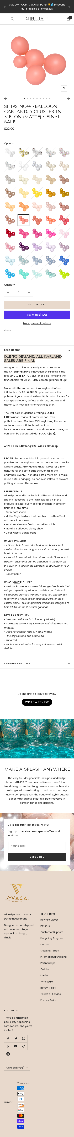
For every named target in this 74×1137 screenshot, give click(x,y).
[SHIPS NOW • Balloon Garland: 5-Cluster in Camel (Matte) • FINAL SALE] (50, 176)
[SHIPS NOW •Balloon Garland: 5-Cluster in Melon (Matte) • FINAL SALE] (23, 216)
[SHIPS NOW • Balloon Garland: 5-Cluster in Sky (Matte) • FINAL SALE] (10, 256)
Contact (45, 944)
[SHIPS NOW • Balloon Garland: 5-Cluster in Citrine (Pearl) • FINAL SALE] (64, 189)
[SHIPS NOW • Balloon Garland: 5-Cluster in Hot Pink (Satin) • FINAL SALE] (23, 229)
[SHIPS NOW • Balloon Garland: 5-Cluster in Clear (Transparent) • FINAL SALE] (10, 149)
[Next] (68, 98)
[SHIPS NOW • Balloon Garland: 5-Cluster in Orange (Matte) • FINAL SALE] (23, 203)
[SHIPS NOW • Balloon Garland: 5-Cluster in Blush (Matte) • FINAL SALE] (37, 203)
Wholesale (46, 981)
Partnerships (47, 963)
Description (12, 350)
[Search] (12, 18)
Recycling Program (51, 938)
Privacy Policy (48, 1000)
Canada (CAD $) (15, 1067)
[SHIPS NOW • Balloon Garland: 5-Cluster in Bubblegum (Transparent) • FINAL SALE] (64, 229)
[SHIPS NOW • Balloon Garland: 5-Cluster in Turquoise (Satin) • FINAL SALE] (23, 270)
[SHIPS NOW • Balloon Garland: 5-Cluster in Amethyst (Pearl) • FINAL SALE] (23, 243)
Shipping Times (49, 950)
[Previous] (5, 98)
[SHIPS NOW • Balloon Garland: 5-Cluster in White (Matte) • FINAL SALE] (23, 162)
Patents (45, 926)
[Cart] (68, 18)
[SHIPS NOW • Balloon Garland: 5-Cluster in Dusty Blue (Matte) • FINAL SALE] (37, 256)
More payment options (37, 323)
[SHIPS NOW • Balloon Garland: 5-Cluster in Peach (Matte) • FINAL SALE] (10, 203)
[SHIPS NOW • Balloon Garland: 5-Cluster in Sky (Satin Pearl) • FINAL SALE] (23, 256)
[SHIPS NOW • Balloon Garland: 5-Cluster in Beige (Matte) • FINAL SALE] (37, 176)
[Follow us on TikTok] (23, 1046)
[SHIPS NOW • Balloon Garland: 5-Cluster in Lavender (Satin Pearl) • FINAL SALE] (64, 243)
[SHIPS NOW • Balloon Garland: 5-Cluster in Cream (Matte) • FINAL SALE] (23, 176)
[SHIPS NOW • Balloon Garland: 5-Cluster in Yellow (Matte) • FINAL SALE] (23, 189)
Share (7, 330)
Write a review (37, 702)
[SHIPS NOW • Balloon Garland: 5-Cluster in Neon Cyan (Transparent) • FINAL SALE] (10, 270)
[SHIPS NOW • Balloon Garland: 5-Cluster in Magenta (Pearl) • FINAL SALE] (37, 229)
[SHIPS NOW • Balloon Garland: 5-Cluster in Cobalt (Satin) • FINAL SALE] (64, 256)
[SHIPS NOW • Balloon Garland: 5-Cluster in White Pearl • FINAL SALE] (37, 162)
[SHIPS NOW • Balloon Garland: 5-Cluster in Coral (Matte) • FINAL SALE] (37, 216)
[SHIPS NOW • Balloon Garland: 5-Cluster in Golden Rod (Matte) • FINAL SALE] (50, 189)
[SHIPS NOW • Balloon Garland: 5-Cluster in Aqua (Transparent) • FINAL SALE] (37, 270)
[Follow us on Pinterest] (8, 1046)
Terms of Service (50, 994)
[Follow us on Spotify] (8, 1054)
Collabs (44, 969)
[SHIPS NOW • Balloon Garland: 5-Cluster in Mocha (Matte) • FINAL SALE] (64, 176)
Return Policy (48, 988)
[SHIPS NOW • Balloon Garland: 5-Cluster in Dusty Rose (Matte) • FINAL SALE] (64, 203)
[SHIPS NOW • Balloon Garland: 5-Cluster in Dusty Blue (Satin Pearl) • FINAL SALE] (50, 256)
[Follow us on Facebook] (8, 1038)
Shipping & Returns (17, 663)
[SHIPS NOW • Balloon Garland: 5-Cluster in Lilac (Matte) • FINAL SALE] (37, 243)
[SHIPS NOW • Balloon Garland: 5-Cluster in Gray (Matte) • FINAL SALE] (10, 176)
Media (44, 975)
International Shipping (53, 957)
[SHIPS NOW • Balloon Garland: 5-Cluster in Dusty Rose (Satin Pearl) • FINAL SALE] (10, 216)
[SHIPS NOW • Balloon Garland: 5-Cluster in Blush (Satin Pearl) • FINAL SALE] (50, 203)
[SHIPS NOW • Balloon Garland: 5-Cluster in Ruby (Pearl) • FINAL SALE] (10, 229)
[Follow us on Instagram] (23, 1038)
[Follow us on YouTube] (16, 1046)
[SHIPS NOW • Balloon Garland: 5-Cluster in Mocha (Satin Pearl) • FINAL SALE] (10, 189)
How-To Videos (49, 919)
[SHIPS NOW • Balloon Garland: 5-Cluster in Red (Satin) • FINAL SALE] (64, 216)
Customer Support (51, 932)
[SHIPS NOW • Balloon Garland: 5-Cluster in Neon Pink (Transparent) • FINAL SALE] (50, 229)
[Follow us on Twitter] (16, 1038)
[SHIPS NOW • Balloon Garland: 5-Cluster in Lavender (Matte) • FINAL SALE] (50, 243)
